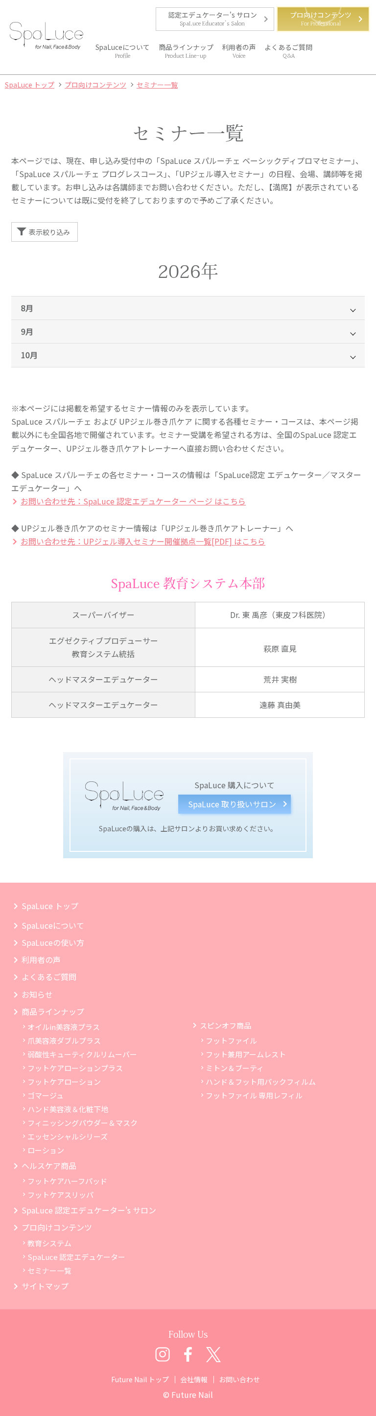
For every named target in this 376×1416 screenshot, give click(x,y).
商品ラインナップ (186, 47)
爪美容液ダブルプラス (64, 1040)
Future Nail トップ (140, 1379)
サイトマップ (45, 1286)
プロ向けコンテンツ (321, 15)
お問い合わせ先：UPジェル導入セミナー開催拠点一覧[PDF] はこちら (143, 541)
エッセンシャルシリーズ (67, 1136)
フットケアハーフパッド (67, 1181)
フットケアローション (64, 1081)
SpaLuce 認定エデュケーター (76, 1257)
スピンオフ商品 (225, 1025)
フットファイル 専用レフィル (254, 1095)
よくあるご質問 (288, 47)
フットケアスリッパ (60, 1194)
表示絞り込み (49, 232)
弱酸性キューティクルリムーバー (82, 1054)
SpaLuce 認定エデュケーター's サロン (89, 1210)
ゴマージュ (45, 1095)
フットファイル (231, 1040)
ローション (45, 1150)
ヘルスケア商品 (49, 1165)
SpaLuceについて (122, 47)
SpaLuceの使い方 (53, 942)
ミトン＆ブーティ (235, 1068)
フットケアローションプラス (75, 1068)
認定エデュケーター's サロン (212, 15)
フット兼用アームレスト (246, 1054)
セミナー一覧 (49, 1270)
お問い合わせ (239, 1379)
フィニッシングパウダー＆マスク (82, 1123)
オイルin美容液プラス (63, 1027)
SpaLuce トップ (50, 906)
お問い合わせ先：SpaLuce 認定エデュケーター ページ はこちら (133, 501)
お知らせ (37, 994)
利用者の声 (239, 47)
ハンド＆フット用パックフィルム (261, 1081)
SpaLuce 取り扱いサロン (232, 804)
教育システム (49, 1243)
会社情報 (194, 1379)
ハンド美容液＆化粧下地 (67, 1109)
